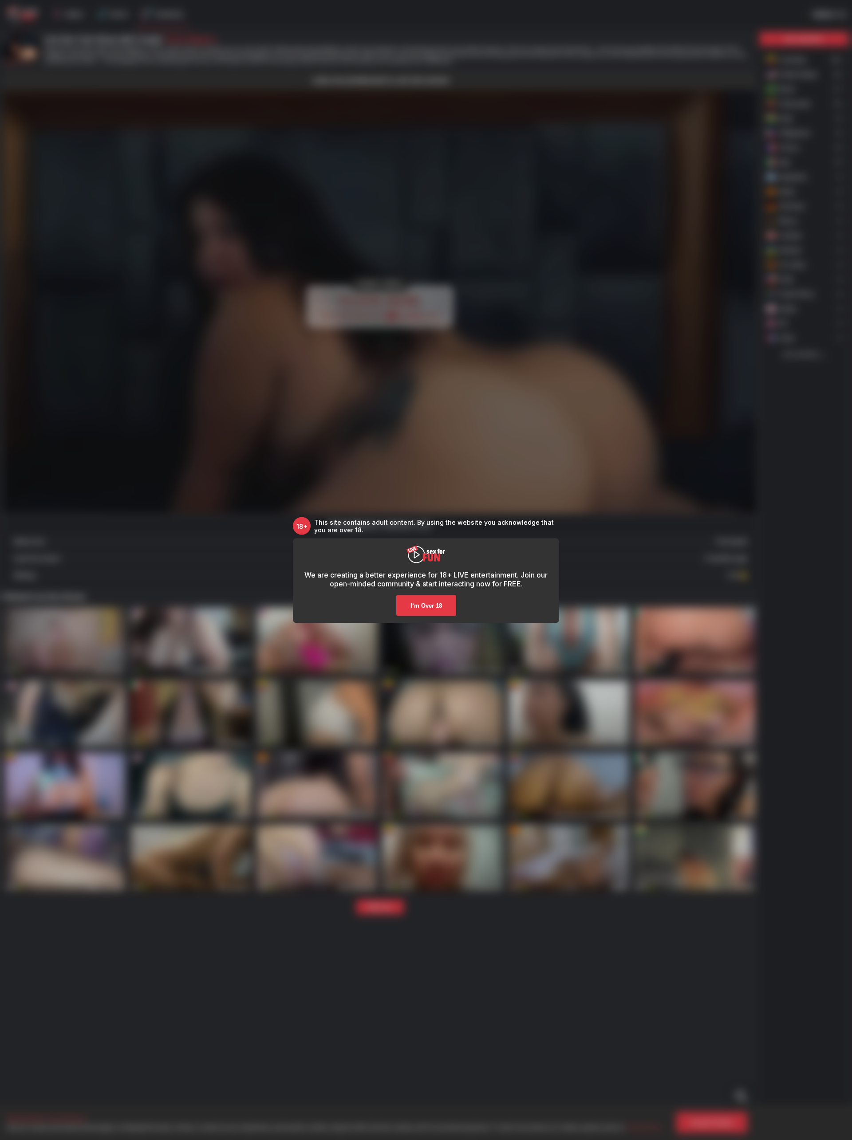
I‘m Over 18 (426, 605)
